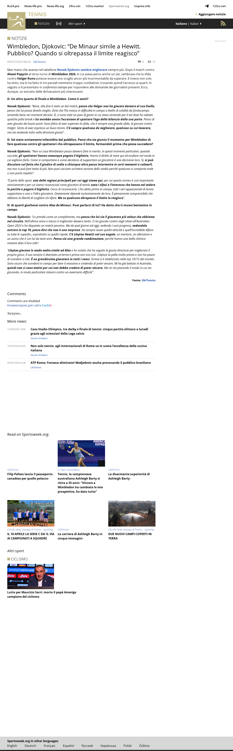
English (12, 746)
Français (49, 746)
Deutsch (30, 746)
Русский (87, 746)
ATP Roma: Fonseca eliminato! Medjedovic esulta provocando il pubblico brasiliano (91, 363)
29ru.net (74, 6)
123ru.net (219, 6)
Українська (108, 746)
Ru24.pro (13, 6)
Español (68, 746)
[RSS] (223, 23)
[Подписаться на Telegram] (207, 6)
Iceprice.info (142, 6)
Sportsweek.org (119, 6)
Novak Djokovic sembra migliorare (82, 70)
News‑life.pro (33, 6)
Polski (128, 746)
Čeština (144, 746)
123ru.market (95, 6)
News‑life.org (55, 6)
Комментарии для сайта (29, 305)
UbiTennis (39, 62)
